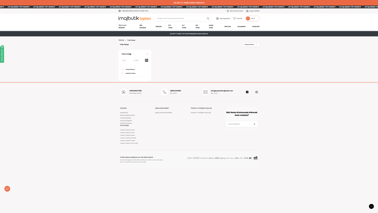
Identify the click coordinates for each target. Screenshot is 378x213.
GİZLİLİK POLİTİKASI (126, 123)
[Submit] (254, 124)
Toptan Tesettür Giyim (127, 130)
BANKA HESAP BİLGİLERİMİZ (163, 113)
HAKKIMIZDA (124, 113)
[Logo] (135, 18)
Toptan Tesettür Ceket (127, 141)
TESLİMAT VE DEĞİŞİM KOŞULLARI (201, 113)
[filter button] (146, 60)
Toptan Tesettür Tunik (127, 133)
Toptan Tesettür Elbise (127, 135)
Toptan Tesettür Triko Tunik (129, 143)
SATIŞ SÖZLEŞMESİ (126, 121)
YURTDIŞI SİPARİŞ (125, 118)
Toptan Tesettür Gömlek (128, 138)
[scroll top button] (371, 206)
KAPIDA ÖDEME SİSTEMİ (127, 115)
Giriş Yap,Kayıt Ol (225, 18)
